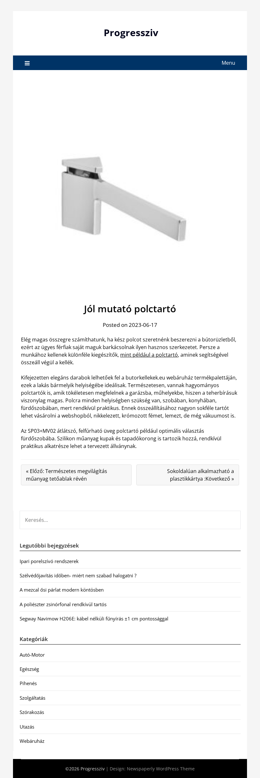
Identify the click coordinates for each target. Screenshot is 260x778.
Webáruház (32, 741)
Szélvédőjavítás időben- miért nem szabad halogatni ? (78, 575)
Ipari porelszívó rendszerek (49, 561)
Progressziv (131, 32)
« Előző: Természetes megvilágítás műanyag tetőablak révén (66, 475)
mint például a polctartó (149, 354)
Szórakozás (32, 712)
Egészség (29, 669)
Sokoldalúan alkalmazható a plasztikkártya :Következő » (200, 475)
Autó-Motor (32, 655)
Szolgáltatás (32, 698)
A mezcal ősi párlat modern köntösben (62, 590)
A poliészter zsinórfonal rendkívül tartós (63, 604)
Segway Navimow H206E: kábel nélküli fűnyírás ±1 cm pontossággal (94, 618)
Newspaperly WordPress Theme (161, 769)
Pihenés (28, 683)
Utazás (27, 726)
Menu (228, 62)
